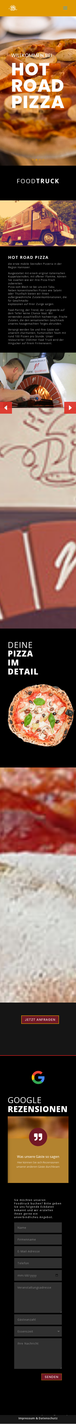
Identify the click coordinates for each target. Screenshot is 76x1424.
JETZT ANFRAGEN (40, 1019)
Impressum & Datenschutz (38, 1418)
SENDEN (51, 1377)
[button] (70, 408)
